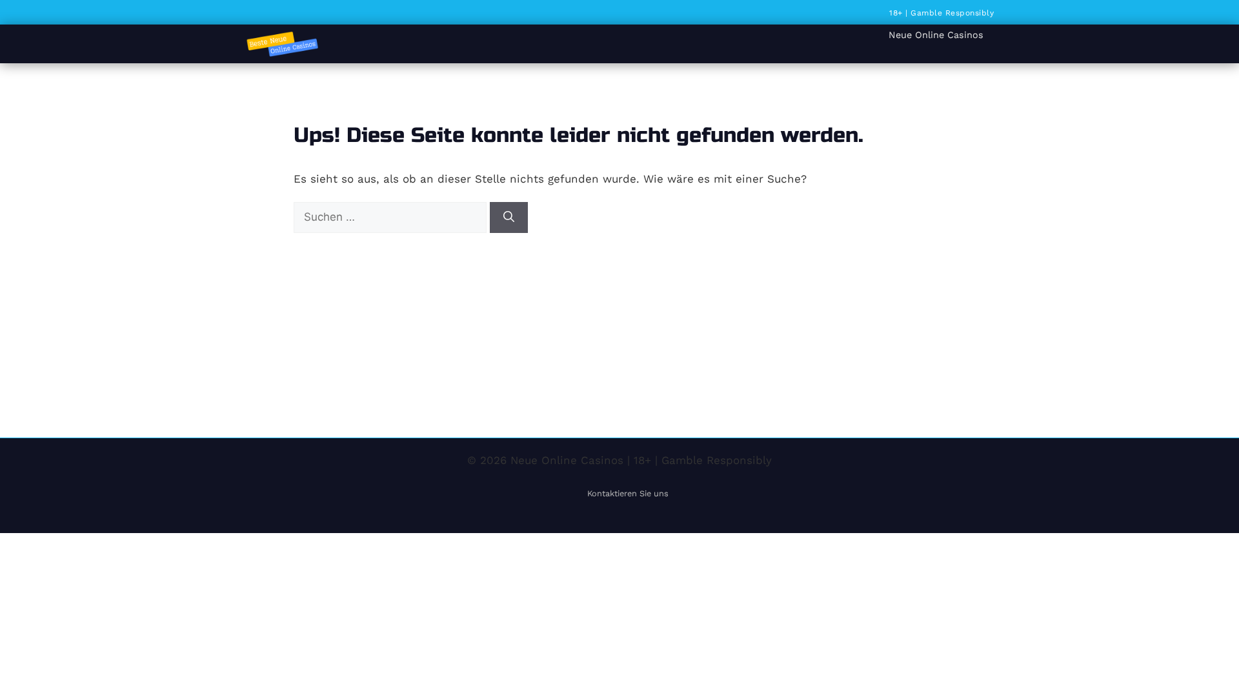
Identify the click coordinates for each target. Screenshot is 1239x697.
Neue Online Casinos (936, 35)
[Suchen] (509, 217)
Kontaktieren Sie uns (628, 493)
